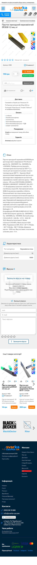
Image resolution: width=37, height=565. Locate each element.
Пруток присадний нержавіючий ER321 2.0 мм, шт (9, 387)
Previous (3, 384)
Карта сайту (5, 459)
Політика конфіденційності (10, 456)
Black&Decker (9, 431)
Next (34, 384)
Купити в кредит (28, 75)
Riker (27, 431)
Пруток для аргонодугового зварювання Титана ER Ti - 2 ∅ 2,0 (27, 387)
